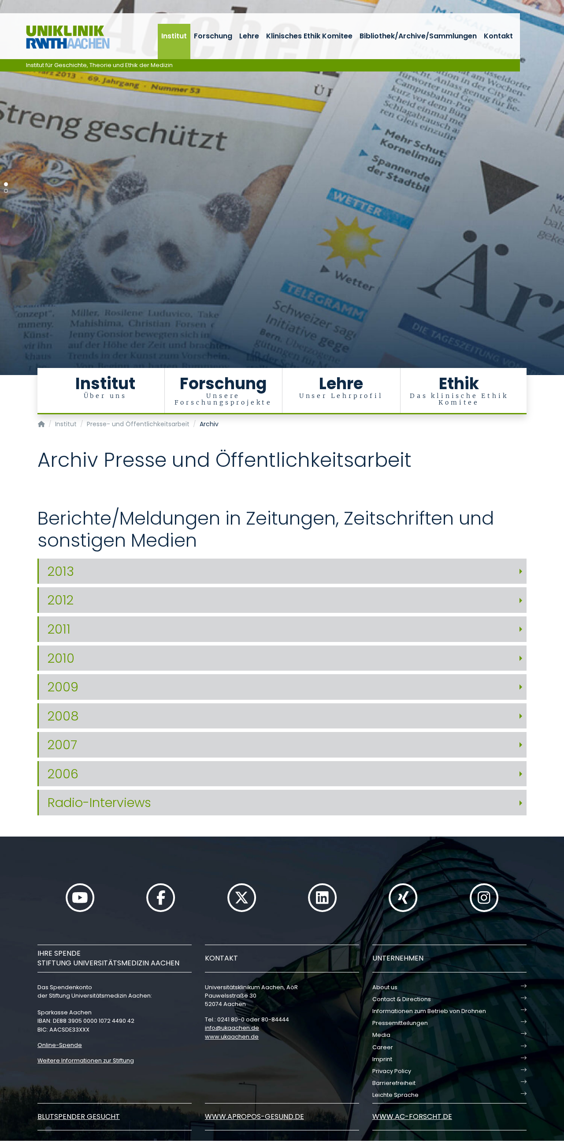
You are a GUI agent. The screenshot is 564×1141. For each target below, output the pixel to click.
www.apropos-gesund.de (254, 1116)
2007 (62, 745)
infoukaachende (232, 1028)
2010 (61, 658)
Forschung (213, 36)
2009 (63, 687)
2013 (61, 571)
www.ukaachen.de (232, 1036)
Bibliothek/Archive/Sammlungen (418, 36)
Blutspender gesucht (78, 1116)
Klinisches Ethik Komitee (309, 36)
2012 (61, 600)
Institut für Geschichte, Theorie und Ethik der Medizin (99, 65)
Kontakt (498, 36)
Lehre (249, 36)
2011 (59, 629)
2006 (63, 774)
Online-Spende (59, 1045)
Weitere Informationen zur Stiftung (85, 1060)
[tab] (282, 572)
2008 (63, 716)
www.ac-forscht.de (412, 1116)
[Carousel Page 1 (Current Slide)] (6, 184)
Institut (174, 36)
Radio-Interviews (99, 802)
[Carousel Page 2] (6, 191)
